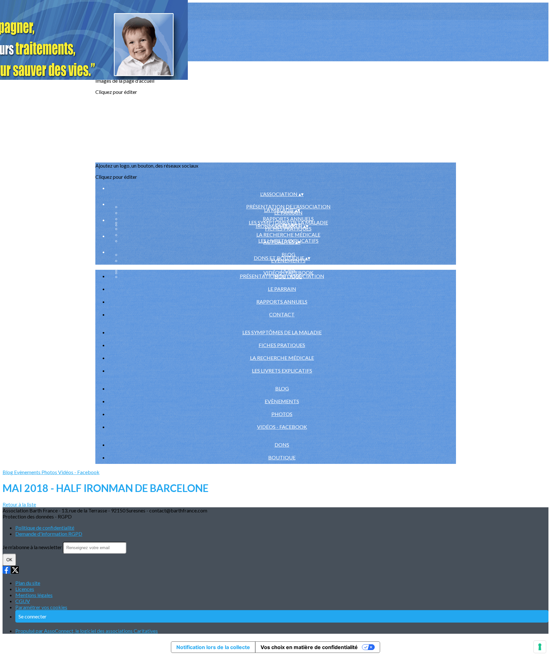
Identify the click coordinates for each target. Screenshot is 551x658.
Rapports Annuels (288, 219)
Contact (282, 314)
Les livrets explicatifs (282, 370)
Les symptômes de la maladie (288, 222)
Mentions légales (34, 595)
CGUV (22, 601)
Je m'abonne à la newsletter (33, 547)
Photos (288, 266)
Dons (282, 445)
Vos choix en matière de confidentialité (309, 647)
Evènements (282, 401)
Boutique (282, 457)
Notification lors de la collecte (213, 647)
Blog (288, 254)
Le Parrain (282, 289)
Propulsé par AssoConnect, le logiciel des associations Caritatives (86, 631)
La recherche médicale (288, 234)
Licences (24, 589)
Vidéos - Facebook (282, 427)
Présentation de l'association (288, 206)
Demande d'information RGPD (48, 534)
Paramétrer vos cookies (41, 607)
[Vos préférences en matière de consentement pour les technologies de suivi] (540, 647)
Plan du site (27, 583)
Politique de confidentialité (44, 528)
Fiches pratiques (282, 345)
